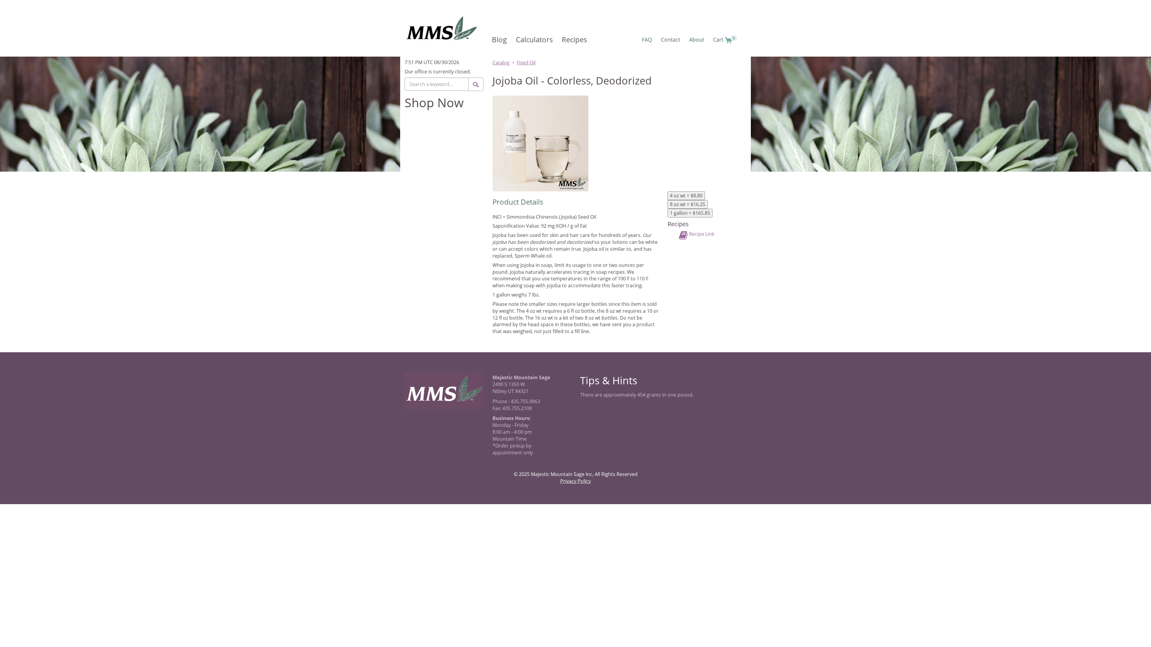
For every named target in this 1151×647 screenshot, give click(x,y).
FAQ (647, 39)
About (696, 39)
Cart (724, 39)
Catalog (501, 62)
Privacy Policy (575, 481)
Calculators (534, 39)
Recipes (574, 39)
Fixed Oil (526, 62)
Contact (670, 39)
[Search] (475, 84)
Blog (499, 39)
